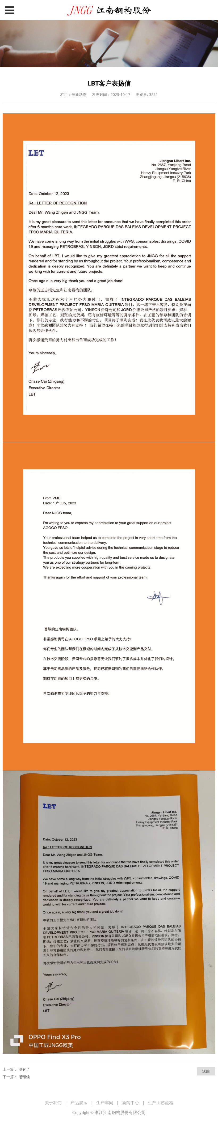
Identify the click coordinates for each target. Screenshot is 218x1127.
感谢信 (24, 1076)
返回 (206, 1071)
